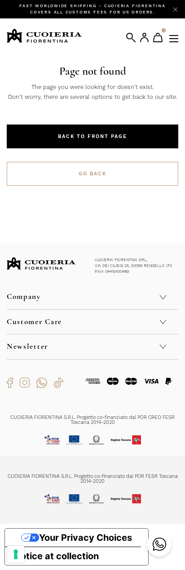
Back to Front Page (92, 136)
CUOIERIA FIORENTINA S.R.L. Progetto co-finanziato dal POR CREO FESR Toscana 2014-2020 (92, 419)
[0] (158, 37)
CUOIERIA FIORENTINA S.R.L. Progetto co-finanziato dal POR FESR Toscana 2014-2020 (93, 478)
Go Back (92, 174)
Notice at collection (56, 556)
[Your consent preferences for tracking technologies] (15, 554)
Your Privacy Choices (85, 537)
